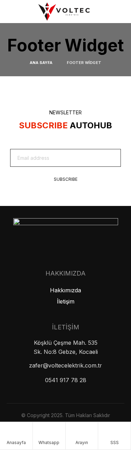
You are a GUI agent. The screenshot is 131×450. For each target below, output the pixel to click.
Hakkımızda (65, 290)
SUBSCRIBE (66, 179)
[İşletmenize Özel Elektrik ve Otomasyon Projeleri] (66, 10)
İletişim (65, 301)
